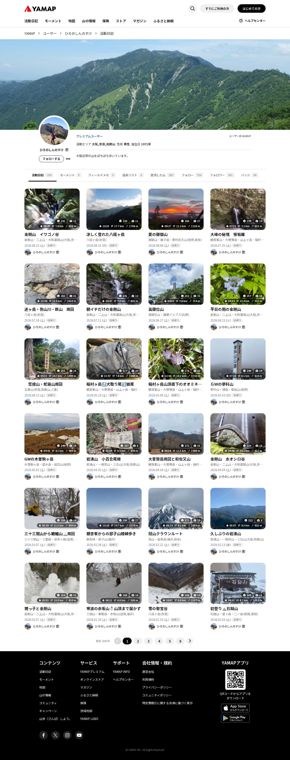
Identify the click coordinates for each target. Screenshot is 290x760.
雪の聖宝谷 (158, 608)
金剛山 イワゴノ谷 (41, 234)
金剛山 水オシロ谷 (227, 459)
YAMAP (29, 33)
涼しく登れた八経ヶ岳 (105, 234)
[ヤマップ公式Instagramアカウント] (67, 735)
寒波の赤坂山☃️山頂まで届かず (113, 608)
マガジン (139, 20)
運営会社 (148, 671)
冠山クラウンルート (165, 533)
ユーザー (50, 33)
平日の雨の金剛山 (225, 309)
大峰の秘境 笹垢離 (227, 234)
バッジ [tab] (248, 175)
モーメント (53, 20)
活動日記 (31, 20)
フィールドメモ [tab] (101, 175)
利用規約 (148, 679)
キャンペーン (48, 711)
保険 (105, 20)
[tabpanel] (145, 413)
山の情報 (89, 20)
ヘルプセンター (255, 20)
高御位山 (156, 309)
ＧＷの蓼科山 (221, 384)
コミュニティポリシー (157, 695)
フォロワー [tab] (221, 175)
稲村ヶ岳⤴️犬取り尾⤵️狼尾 (110, 384)
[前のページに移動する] (117, 641)
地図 (71, 20)
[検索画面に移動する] (192, 8)
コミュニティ (48, 703)
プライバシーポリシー (157, 687)
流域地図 (86, 711)
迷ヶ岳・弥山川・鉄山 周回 (49, 309)
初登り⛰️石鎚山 (224, 608)
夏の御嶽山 (158, 234)
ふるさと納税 (163, 20)
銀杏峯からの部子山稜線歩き (111, 533)
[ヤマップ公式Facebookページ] (43, 735)
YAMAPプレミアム (92, 671)
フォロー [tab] (191, 175)
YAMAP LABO (89, 719)
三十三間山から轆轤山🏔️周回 (49, 533)
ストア (121, 20)
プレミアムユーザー (89, 136)
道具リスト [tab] (132, 175)
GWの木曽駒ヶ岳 (38, 459)
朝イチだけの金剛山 (103, 309)
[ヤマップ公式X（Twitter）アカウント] (55, 735)
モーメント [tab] (70, 175)
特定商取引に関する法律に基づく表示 (167, 703)
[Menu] (68, 158)
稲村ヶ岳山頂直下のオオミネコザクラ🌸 (183, 384)
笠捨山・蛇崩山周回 (43, 384)
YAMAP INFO (121, 671)
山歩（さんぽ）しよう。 (55, 719)
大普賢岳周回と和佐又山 (169, 459)
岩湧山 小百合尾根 (103, 459)
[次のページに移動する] (189, 641)
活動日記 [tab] (42, 175)
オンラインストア (92, 679)
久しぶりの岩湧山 (227, 533)
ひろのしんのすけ (78, 33)
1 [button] (127, 641)
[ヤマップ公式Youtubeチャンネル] (79, 735)
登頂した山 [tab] (162, 175)
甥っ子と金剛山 (37, 608)
